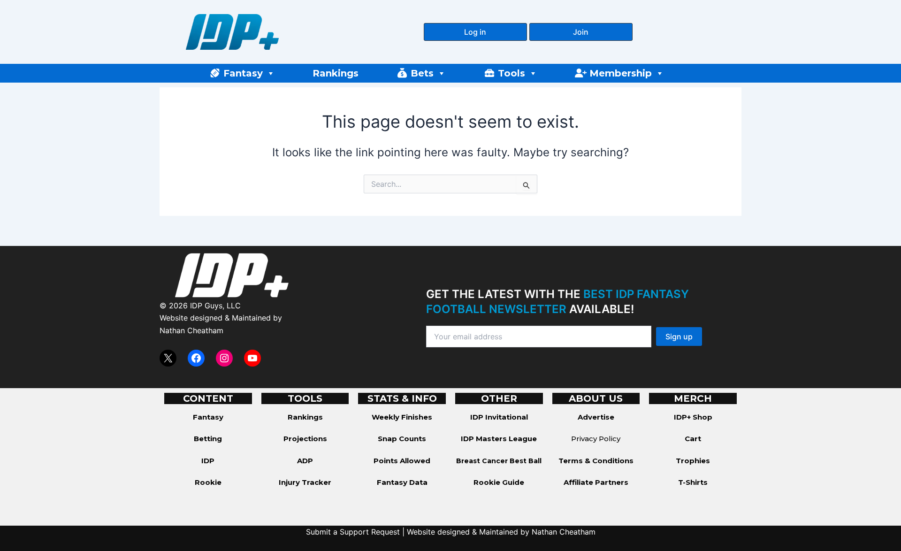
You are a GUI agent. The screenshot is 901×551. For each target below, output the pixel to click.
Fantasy (243, 73)
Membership (620, 73)
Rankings (336, 73)
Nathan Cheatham (191, 330)
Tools (511, 73)
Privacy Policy (595, 438)
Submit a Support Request (353, 531)
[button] (475, 32)
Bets (422, 73)
